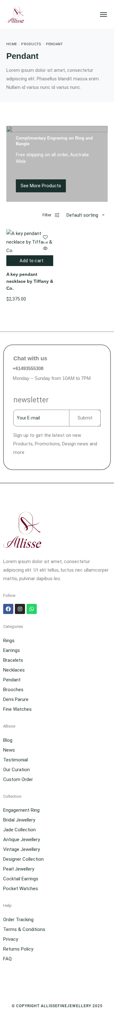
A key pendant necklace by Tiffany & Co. (29, 281)
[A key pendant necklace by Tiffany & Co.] (29, 242)
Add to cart (31, 260)
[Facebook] (8, 609)
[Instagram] (20, 609)
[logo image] (15, 14)
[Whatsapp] (32, 609)
